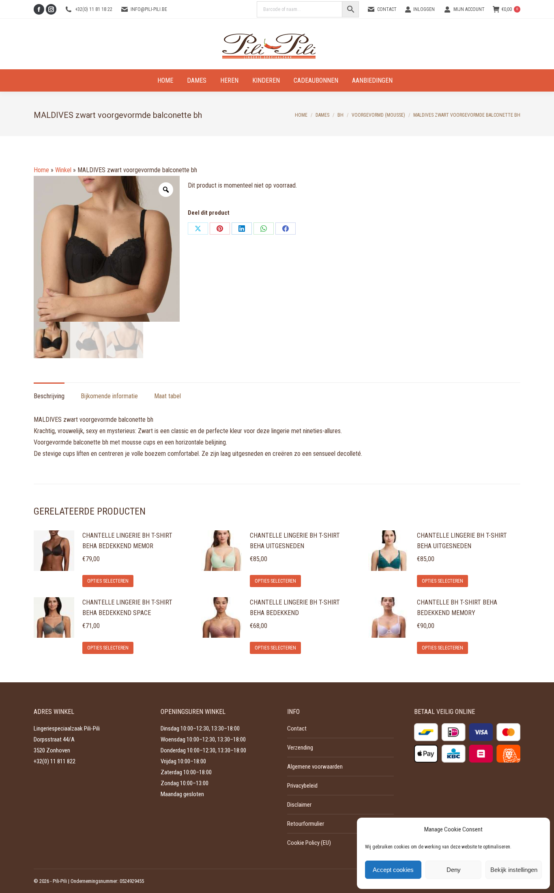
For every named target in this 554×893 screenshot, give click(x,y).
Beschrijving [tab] (49, 396)
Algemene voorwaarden (315, 766)
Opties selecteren (108, 581)
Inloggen (424, 9)
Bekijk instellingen (513, 869)
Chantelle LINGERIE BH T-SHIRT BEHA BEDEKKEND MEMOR (127, 541)
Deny (454, 869)
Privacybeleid (302, 785)
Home (41, 170)
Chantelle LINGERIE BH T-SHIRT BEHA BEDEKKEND (295, 607)
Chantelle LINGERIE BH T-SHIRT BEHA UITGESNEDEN (295, 541)
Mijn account (469, 9)
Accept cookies (393, 869)
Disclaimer (299, 804)
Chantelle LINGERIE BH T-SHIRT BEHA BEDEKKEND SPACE (127, 607)
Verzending (300, 747)
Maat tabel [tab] (167, 396)
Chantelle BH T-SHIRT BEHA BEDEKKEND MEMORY (457, 607)
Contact (387, 9)
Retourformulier (305, 823)
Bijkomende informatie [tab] (109, 396)
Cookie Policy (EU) (309, 842)
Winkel (63, 170)
